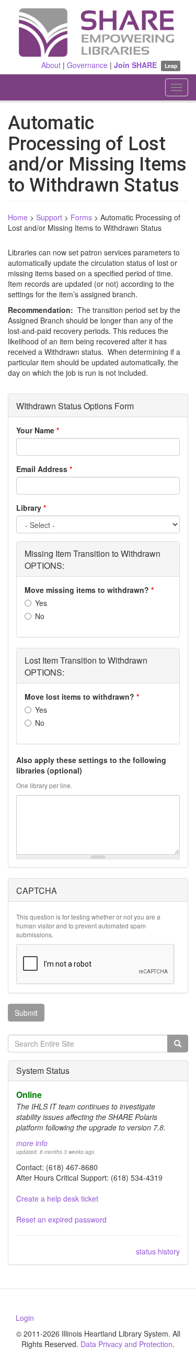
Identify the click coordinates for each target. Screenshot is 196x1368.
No (39, 616)
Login (25, 1318)
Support (49, 217)
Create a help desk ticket (57, 1198)
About (51, 65)
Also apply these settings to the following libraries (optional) (91, 765)
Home (18, 217)
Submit (26, 1012)
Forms (81, 217)
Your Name (37, 430)
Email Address (44, 469)
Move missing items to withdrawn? (89, 590)
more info (32, 1143)
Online (29, 1095)
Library (31, 507)
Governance (87, 65)
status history (158, 1251)
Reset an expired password (61, 1219)
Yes (41, 603)
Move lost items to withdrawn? (82, 696)
